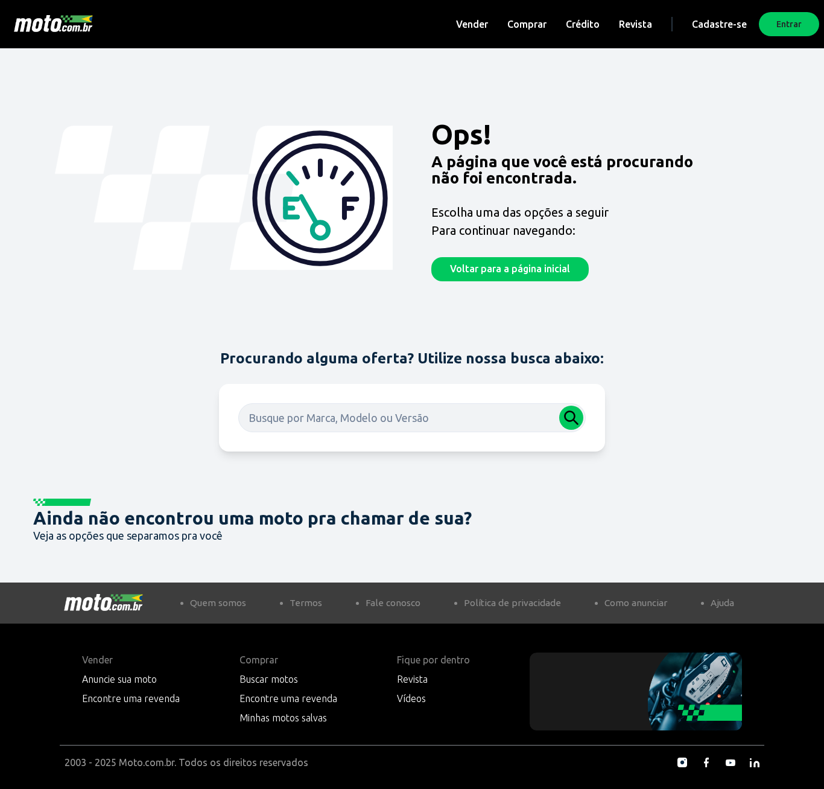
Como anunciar (635, 603)
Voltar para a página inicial (510, 268)
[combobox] (412, 417)
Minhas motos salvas (283, 717)
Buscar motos (268, 679)
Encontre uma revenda (131, 698)
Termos (306, 603)
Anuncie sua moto (119, 679)
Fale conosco (393, 603)
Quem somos (218, 603)
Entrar (789, 24)
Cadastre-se (719, 24)
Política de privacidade (512, 603)
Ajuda (722, 603)
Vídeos (411, 698)
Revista (635, 24)
